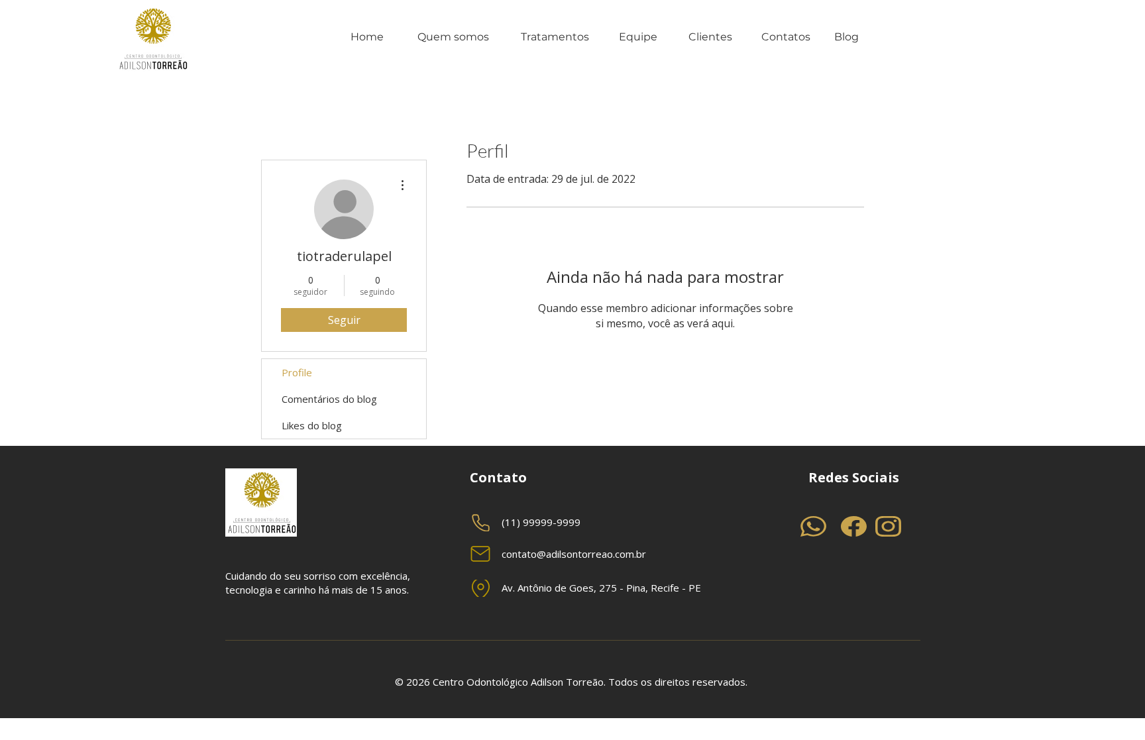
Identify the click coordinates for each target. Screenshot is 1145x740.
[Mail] (480, 553)
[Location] (480, 588)
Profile (297, 372)
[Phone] (480, 522)
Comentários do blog (329, 398)
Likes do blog (312, 425)
